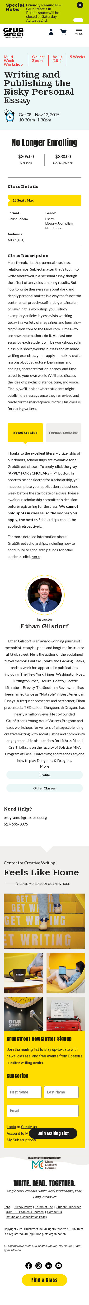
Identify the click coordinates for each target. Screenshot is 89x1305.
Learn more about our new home (44, 883)
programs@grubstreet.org (25, 817)
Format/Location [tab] (64, 433)
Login (11, 1127)
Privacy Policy (23, 1207)
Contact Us (54, 1212)
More (44, 766)
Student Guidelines (68, 1207)
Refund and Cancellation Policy (26, 1217)
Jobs (7, 1207)
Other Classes (44, 788)
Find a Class (44, 1280)
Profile (44, 775)
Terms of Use (44, 1207)
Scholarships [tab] (25, 433)
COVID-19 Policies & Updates (25, 1212)
